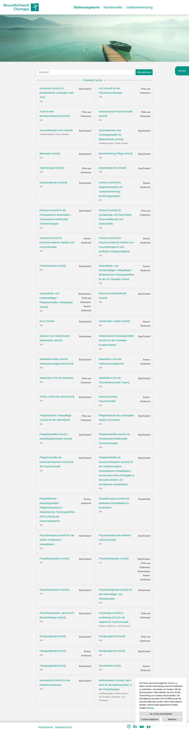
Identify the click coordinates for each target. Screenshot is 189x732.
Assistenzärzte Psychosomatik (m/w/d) (115, 113)
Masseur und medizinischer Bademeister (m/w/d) (55, 338)
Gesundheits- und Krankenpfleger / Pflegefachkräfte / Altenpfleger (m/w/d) (56, 300)
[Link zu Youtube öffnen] (142, 726)
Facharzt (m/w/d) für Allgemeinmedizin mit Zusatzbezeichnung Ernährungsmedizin (110, 189)
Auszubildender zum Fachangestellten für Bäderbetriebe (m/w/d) (111, 135)
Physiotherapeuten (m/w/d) (54, 558)
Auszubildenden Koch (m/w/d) (56, 130)
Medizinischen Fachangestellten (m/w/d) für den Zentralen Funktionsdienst (116, 340)
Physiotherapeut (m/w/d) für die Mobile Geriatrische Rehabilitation (57, 540)
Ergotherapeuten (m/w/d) (112, 168)
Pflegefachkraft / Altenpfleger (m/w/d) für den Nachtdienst (55, 417)
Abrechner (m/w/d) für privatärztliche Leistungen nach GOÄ (57, 93)
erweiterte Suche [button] (92, 80)
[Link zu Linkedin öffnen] (135, 726)
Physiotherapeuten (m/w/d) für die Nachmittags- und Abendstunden (115, 594)
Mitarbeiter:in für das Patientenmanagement (111, 361)
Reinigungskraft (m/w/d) (53, 636)
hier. (152, 708)
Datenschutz (63, 727)
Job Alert (182, 71)
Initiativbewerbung (139, 7)
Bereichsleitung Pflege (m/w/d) (116, 153)
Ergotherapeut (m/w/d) (52, 168)
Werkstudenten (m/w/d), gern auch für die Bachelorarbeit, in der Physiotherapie (115, 685)
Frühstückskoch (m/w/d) (53, 265)
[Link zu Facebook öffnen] (148, 726)
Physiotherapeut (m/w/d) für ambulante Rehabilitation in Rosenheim (114, 503)
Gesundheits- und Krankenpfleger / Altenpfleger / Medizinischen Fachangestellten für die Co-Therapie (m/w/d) (116, 272)
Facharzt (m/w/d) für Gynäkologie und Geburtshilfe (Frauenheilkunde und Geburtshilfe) (115, 217)
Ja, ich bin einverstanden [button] (161, 714)
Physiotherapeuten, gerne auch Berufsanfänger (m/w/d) (57, 615)
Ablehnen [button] (172, 719)
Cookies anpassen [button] (149, 719)
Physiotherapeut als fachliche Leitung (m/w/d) (115, 537)
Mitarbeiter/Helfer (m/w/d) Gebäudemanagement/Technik (56, 361)
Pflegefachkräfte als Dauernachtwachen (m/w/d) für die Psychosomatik (57, 462)
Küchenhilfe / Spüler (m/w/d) (114, 321)
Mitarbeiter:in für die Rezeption (56, 378)
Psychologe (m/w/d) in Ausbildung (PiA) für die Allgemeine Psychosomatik (114, 617)
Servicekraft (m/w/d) (110, 665)
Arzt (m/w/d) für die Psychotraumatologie (110, 90)
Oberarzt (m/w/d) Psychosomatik (108, 399)
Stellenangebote (86, 7)
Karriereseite (113, 7)
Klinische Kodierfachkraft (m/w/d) (112, 295)
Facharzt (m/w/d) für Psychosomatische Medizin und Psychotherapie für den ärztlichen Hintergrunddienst (116, 245)
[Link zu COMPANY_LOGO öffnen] (21, 7)
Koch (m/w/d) (47, 321)
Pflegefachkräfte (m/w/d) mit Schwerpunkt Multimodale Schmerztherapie (114, 439)
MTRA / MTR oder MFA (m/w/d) (57, 396)
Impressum (45, 727)
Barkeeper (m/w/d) (50, 153)
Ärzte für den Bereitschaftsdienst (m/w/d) (55, 113)
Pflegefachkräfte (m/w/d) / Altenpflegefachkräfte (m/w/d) (56, 436)
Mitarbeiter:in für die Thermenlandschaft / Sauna (114, 380)
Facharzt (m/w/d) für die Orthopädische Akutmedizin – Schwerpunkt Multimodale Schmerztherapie (56, 217)
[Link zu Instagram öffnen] (128, 726)
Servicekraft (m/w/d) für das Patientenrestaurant (55, 682)
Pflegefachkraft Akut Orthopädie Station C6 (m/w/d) (116, 417)
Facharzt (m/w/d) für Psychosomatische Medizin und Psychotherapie (57, 242)
